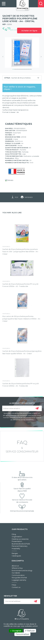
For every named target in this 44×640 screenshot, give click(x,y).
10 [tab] (31, 69)
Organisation (17, 537)
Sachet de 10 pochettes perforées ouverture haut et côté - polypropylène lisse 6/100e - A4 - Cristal (20, 251)
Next (40, 56)
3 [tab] (17, 69)
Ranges (15, 553)
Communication (18, 575)
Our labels (16, 573)
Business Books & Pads (21, 544)
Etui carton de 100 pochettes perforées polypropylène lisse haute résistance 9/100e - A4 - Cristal (21, 318)
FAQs (14, 585)
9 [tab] (29, 69)
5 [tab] (21, 69)
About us (15, 566)
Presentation (17, 541)
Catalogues (16, 556)
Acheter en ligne (29, 30)
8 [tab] (27, 69)
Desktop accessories (20, 539)
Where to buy (17, 568)
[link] (3, 3)
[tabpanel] (22, 52)
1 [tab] (13, 69)
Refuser (31, 631)
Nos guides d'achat (19, 577)
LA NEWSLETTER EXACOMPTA (22, 403)
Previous (3, 56)
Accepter (16, 631)
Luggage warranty (19, 580)
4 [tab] (19, 69)
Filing (14, 534)
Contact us (16, 587)
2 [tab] (15, 69)
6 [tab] (23, 69)
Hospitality (16, 548)
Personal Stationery (19, 546)
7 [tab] (25, 69)
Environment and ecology (22, 570)
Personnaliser (22, 634)
